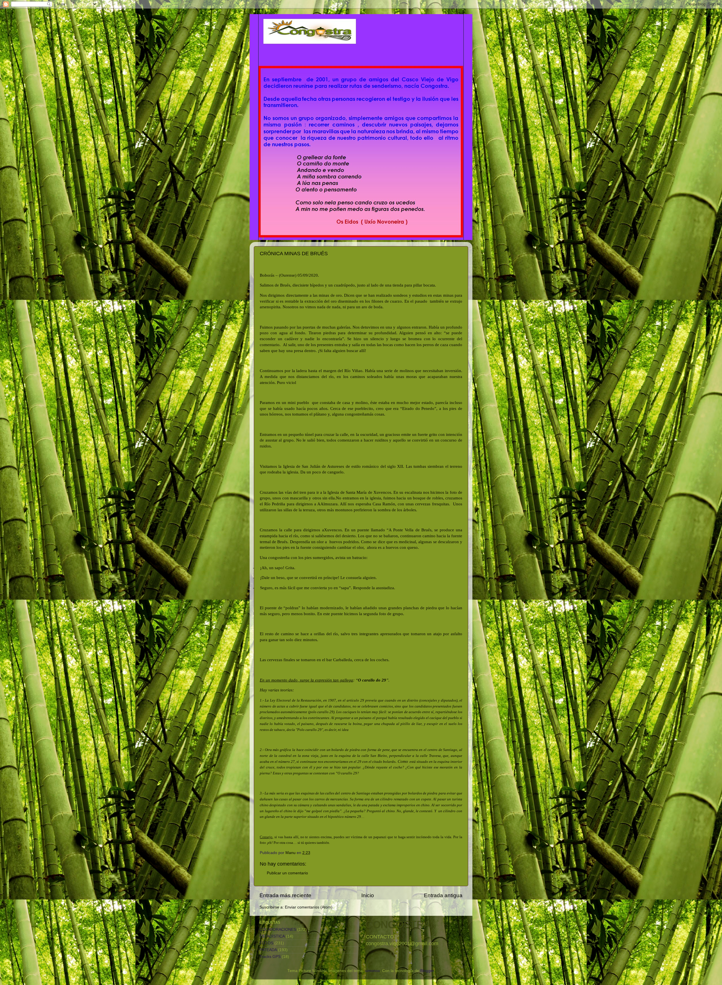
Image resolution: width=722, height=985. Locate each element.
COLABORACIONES (277, 929)
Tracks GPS (270, 957)
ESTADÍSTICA (272, 936)
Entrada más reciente (285, 895)
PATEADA (268, 950)
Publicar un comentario (287, 873)
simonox (372, 971)
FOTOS (266, 943)
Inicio (367, 895)
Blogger (427, 971)
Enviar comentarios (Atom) (309, 907)
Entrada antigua (443, 895)
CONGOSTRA (398, 924)
